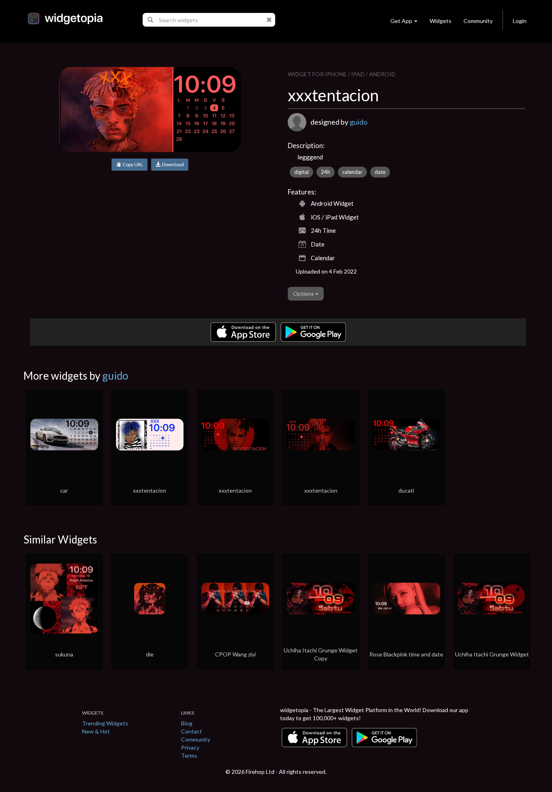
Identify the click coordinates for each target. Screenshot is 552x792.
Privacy (190, 747)
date (380, 172)
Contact (191, 731)
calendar (352, 172)
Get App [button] (401, 20)
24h (325, 172)
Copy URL (132, 164)
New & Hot (96, 731)
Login (520, 20)
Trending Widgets (105, 723)
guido (358, 121)
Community (478, 20)
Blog (186, 723)
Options (304, 293)
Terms (189, 755)
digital (301, 172)
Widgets (440, 20)
